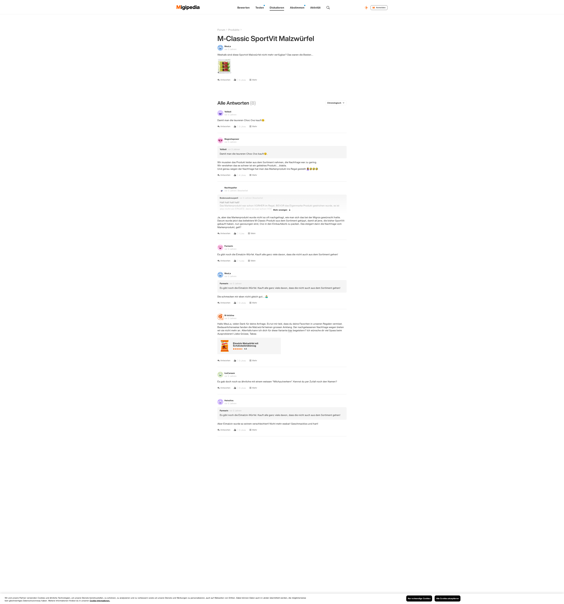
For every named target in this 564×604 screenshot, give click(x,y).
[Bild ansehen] (224, 66)
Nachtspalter (230, 187)
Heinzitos (229, 400)
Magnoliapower (231, 138)
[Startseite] (188, 7)
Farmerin (228, 245)
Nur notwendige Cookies (419, 598)
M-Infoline (229, 315)
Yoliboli (227, 111)
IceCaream (229, 373)
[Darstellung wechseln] (366, 8)
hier (290, 330)
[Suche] (328, 8)
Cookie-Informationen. (100, 600)
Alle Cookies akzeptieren (447, 598)
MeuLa (227, 46)
